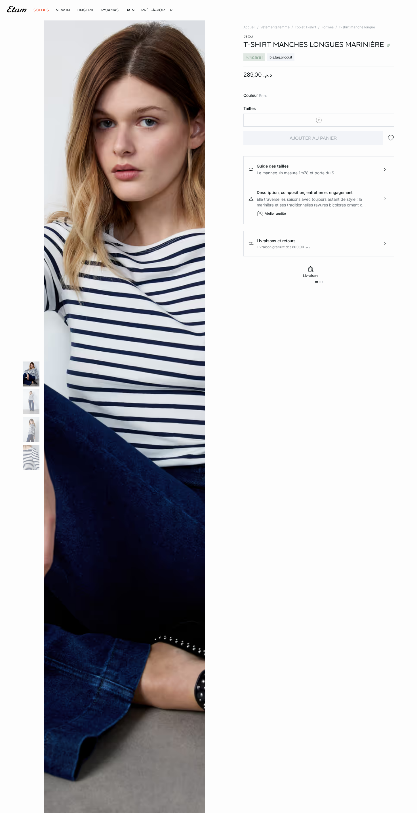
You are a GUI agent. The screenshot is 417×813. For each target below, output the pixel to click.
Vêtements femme (275, 27)
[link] (63, 10)
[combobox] (318, 120)
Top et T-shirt (305, 27)
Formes (327, 27)
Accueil (249, 27)
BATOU (248, 36)
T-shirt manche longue (357, 27)
